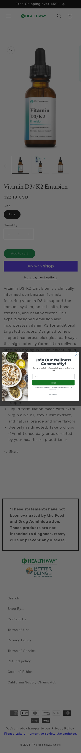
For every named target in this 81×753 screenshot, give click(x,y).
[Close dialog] (76, 354)
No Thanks (53, 394)
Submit (53, 383)
